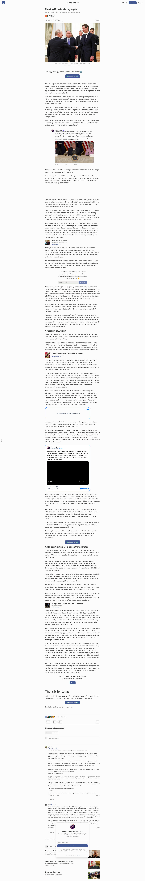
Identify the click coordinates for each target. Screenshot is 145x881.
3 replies (52, 799)
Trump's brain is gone (52, 872)
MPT (49, 805)
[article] (72, 864)
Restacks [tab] (55, 733)
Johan (49, 747)
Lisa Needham (52, 15)
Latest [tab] (50, 846)
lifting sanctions (53, 624)
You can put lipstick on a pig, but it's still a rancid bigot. (59, 863)
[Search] (123, 2)
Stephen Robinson (55, 875)
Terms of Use (80, 849)
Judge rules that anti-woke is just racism (59, 861)
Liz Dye (53, 865)
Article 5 (87, 337)
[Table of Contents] (2, 440)
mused (70, 509)
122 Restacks (64, 716)
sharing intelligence (69, 84)
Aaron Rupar (55, 355)
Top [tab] (47, 846)
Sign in (140, 2)
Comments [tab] (48, 733)
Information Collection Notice (72, 850)
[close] (87, 824)
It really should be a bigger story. (53, 874)
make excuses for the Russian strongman (79, 91)
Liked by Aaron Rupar (54, 748)
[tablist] (51, 732)
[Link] (43, 331)
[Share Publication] (126, 2)
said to (54, 296)
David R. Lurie (55, 242)
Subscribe (132, 2)
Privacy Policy (84, 850)
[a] (74, 152)
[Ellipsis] (99, 747)
